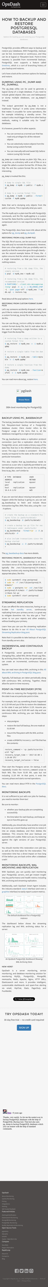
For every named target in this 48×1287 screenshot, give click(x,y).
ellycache (5, 1234)
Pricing (4, 1201)
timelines (6, 65)
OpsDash (11, 5)
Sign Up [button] (24, 1027)
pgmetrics (5, 1231)
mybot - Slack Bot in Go (9, 1239)
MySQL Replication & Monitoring (12, 1225)
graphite (5, 891)
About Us (5, 1254)
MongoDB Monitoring (9, 1220)
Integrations (6, 1204)
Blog (3, 1259)
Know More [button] (24, 399)
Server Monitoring (8, 1196)
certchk (4, 1236)
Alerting (4, 1206)
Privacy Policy (26, 1281)
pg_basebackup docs (15, 553)
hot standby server (21, 609)
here (31, 298)
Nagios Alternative (8, 1248)
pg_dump (16, 233)
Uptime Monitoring (8, 1199)
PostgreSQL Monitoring (9, 1223)
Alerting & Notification (9, 1215)
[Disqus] (24, 1074)
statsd (24, 888)
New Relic (5, 1245)
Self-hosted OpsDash (8, 1209)
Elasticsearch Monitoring (10, 1218)
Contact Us (5, 1256)
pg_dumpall (29, 233)
